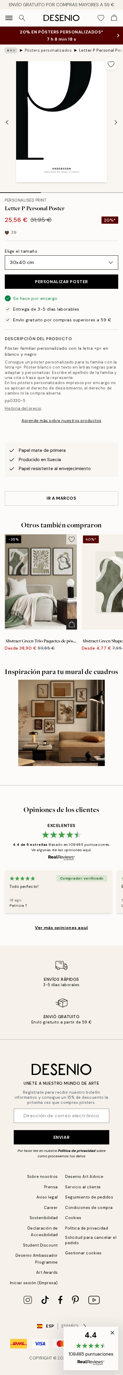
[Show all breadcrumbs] (11, 50)
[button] (91, 1348)
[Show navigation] (9, 18)
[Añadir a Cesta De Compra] (71, 624)
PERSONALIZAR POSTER (61, 281)
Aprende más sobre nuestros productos (61, 420)
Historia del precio (23, 408)
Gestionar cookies (83, 1253)
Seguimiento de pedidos (89, 1197)
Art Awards (47, 1272)
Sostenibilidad (44, 1217)
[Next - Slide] (116, 122)
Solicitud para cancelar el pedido (91, 1240)
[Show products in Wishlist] (100, 18)
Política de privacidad (77, 1150)
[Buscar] (22, 18)
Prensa (51, 1187)
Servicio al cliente (83, 1187)
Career (51, 1207)
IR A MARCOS (61, 498)
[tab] (20, 190)
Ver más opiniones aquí (61, 927)
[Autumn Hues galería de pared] (61, 723)
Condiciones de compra (89, 1207)
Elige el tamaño (21, 251)
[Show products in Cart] (114, 18)
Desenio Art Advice (84, 1176)
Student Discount (40, 1245)
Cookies (73, 1217)
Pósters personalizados (48, 50)
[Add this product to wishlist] (111, 63)
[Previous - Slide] (7, 122)
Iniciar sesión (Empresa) (34, 1282)
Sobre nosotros (42, 1176)
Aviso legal (47, 1197)
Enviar (61, 1137)
